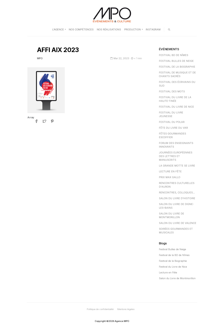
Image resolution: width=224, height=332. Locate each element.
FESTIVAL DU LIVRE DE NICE (176, 106)
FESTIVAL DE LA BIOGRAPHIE (177, 66)
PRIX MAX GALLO (169, 177)
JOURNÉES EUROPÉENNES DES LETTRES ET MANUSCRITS (175, 156)
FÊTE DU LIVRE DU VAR (173, 127)
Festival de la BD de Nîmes (174, 255)
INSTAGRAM (153, 29)
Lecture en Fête (168, 272)
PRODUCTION (132, 29)
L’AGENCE (58, 29)
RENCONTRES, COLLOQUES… (177, 192)
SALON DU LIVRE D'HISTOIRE (177, 198)
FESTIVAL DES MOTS (172, 91)
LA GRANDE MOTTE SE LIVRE (177, 165)
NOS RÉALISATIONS (109, 29)
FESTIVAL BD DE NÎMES (173, 55)
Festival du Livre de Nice (173, 266)
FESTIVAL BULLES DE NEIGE (176, 60)
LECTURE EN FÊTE (170, 171)
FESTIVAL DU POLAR (172, 121)
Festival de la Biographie (173, 260)
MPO (40, 58)
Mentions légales (126, 309)
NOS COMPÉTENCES (81, 29)
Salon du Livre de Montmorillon (177, 278)
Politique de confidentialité (100, 309)
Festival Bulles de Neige (172, 249)
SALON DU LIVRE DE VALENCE (177, 223)
